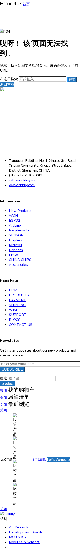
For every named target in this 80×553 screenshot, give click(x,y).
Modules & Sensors (24, 542)
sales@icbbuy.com (23, 180)
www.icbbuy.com (22, 185)
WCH (13, 215)
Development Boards (26, 532)
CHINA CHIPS (20, 259)
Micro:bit (15, 245)
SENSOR (16, 235)
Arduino (15, 225)
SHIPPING (17, 305)
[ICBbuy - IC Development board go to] (7, 514)
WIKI (13, 309)
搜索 (72, 79)
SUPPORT (17, 314)
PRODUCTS (19, 295)
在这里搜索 (9, 79)
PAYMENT (17, 300)
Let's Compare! (58, 459)
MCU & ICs (17, 537)
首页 (26, 4)
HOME (14, 290)
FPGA (13, 254)
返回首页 (7, 84)
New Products (20, 210)
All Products (19, 527)
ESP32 (14, 220)
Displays (15, 240)
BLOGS (14, 319)
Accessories (18, 264)
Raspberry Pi (19, 230)
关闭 (3, 390)
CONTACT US (20, 324)
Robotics (16, 250)
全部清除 (39, 459)
